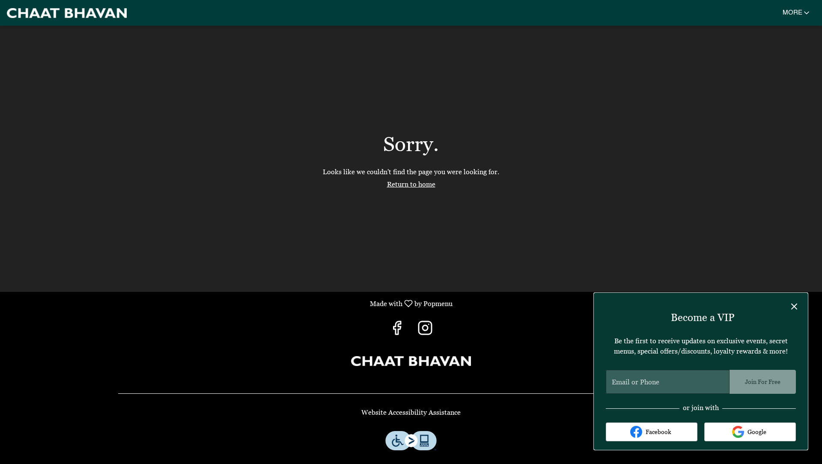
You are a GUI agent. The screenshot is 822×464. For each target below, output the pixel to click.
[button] (796, 12)
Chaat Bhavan (411, 361)
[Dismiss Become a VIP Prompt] (794, 306)
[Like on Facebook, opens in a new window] (397, 330)
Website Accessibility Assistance (411, 412)
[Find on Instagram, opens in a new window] (425, 330)
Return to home (411, 184)
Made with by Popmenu (229, 303)
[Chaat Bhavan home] (67, 13)
